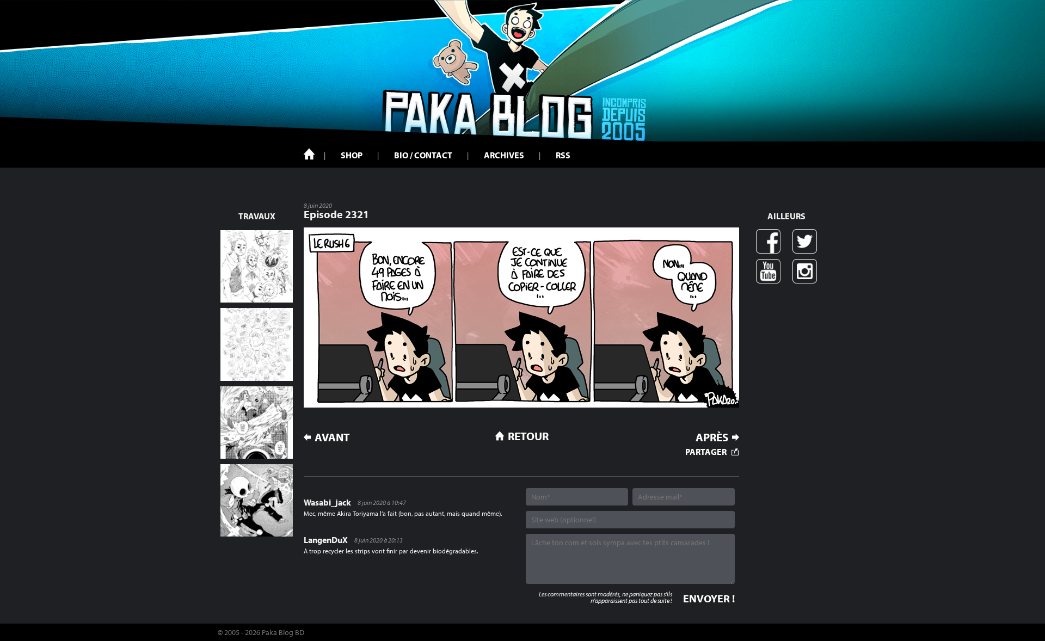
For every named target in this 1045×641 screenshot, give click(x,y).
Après (712, 437)
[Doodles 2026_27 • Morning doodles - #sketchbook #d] (256, 266)
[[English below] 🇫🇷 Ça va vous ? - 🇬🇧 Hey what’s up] (256, 344)
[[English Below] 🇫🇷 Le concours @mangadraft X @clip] (256, 422)
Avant (332, 437)
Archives (504, 155)
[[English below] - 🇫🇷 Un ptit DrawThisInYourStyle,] (256, 500)
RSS (563, 155)
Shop (351, 155)
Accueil (309, 154)
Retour (528, 436)
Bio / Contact (423, 155)
